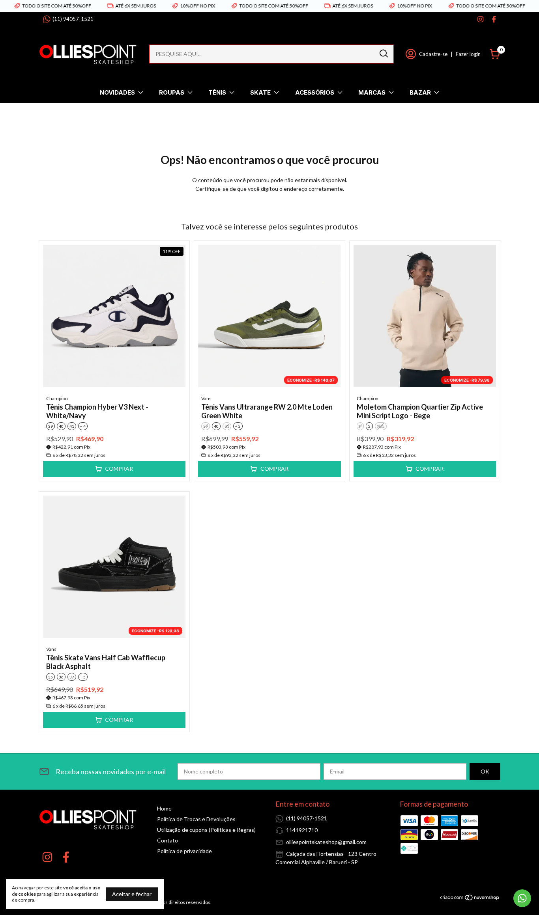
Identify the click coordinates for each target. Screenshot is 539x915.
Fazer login (468, 54)
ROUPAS (171, 92)
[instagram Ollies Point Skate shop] (480, 19)
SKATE (260, 92)
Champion (57, 398)
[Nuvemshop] (470, 898)
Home (164, 808)
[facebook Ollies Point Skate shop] (493, 19)
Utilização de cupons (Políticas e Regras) (206, 829)
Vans (206, 398)
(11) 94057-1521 (73, 19)
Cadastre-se (433, 54)
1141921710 (302, 830)
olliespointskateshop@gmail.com (326, 842)
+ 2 (238, 426)
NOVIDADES (117, 92)
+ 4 (83, 426)
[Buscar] (383, 53)
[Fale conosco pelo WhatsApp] (522, 898)
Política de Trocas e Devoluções (196, 819)
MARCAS (372, 92)
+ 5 (83, 677)
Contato (167, 840)
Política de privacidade (184, 851)
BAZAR (420, 92)
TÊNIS (217, 92)
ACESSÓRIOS (314, 92)
